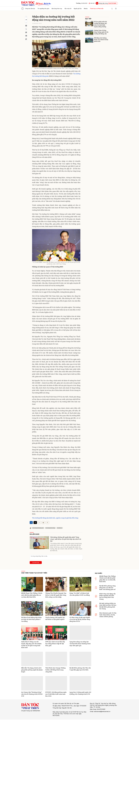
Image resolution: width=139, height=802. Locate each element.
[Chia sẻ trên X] (26, 29)
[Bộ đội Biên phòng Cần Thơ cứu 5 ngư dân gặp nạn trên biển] (80, 659)
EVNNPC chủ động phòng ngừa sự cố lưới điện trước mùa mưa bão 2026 (55, 694)
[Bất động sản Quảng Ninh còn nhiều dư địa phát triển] (89, 40)
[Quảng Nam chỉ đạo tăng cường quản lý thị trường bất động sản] (89, 32)
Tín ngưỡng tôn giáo (43, 8)
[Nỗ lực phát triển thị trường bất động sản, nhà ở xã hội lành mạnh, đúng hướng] (89, 23)
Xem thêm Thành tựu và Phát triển (34, 573)
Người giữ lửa (77, 8)
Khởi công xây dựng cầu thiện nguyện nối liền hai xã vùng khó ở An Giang (107, 596)
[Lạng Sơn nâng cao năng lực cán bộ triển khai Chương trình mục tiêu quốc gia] (80, 633)
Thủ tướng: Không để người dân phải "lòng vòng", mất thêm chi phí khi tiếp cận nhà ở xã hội (65, 539)
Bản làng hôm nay (57, 8)
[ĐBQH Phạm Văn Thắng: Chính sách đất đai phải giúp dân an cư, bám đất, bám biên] (32, 584)
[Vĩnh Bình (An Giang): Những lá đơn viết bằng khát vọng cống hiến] (56, 659)
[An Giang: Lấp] (32, 683)
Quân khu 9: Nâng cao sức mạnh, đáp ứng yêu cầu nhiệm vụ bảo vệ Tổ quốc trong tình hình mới (31, 644)
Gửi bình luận (35, 562)
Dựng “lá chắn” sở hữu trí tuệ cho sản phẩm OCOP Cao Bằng (80, 594)
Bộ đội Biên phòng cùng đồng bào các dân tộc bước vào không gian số (107, 587)
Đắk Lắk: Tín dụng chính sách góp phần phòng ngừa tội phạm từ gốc (32, 670)
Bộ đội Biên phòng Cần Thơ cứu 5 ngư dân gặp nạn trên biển (80, 669)
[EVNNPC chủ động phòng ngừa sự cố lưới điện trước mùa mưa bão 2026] (56, 683)
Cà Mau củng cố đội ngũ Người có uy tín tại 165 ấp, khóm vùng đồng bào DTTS (80, 619)
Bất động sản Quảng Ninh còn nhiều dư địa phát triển (101, 39)
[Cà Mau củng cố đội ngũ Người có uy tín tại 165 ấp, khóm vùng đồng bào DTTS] (80, 608)
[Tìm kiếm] (112, 8)
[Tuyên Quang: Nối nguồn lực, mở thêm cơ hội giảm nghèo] (56, 608)
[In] (43, 522)
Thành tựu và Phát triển (96, 8)
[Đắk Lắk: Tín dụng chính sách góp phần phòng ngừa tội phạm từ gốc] (32, 659)
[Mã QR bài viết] (26, 39)
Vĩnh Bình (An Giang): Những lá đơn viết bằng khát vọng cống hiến (55, 670)
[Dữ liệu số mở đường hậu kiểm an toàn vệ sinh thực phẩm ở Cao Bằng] (32, 608)
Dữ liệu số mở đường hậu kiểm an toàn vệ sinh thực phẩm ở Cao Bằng (31, 619)
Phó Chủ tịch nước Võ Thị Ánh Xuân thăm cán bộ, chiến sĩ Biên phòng (107, 614)
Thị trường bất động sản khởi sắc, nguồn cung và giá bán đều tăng (55, 518)
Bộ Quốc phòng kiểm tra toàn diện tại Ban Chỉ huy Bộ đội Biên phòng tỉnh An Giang (107, 606)
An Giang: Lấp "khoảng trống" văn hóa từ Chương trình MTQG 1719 (32, 694)
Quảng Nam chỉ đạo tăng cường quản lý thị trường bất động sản (101, 32)
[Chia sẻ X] (35, 522)
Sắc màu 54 (68, 8)
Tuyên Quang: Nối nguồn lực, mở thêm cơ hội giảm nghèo (55, 618)
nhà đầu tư (59, 528)
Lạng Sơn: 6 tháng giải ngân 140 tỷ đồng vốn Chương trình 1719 (80, 693)
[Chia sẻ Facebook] (26, 25)
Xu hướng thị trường (50, 528)
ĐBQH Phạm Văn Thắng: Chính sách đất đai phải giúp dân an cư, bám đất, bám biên (31, 595)
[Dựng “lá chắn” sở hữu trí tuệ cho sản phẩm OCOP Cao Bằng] (80, 584)
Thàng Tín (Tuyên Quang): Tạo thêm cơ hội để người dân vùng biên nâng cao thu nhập (55, 595)
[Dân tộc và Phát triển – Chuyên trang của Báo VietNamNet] (27, 3)
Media (86, 8)
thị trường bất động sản (38, 528)
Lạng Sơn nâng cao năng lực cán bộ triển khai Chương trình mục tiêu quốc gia (80, 643)
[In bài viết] (26, 36)
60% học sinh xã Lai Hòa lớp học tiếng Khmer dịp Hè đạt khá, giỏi (55, 643)
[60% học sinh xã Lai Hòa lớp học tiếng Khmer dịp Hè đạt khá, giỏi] (56, 633)
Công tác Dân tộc (30, 8)
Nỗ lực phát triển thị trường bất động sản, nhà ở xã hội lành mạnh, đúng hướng (100, 24)
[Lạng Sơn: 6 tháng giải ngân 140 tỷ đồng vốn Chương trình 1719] (80, 683)
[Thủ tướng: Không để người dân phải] (39, 542)
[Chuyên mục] (116, 9)
